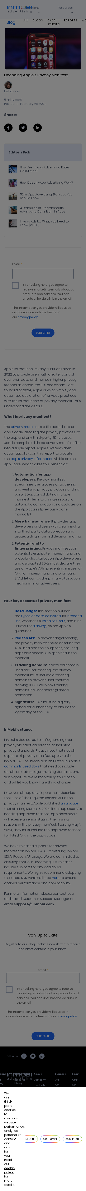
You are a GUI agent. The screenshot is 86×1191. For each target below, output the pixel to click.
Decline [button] (30, 1138)
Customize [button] (50, 1138)
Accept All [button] (72, 1138)
